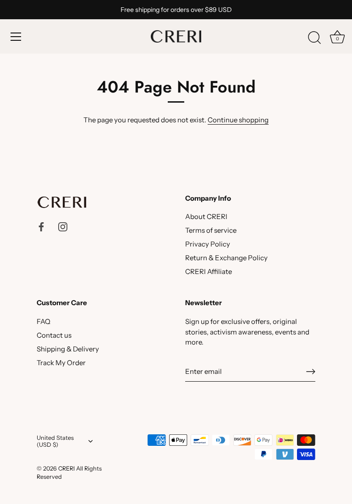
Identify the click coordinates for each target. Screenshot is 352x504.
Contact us (54, 335)
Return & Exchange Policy (226, 257)
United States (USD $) (55, 441)
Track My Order (61, 362)
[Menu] (16, 37)
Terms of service (210, 230)
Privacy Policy (207, 244)
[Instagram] (62, 225)
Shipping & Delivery (68, 349)
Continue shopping (238, 119)
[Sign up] (310, 371)
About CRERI (206, 216)
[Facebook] (41, 225)
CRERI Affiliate (208, 271)
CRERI (66, 468)
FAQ (43, 321)
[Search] (314, 38)
